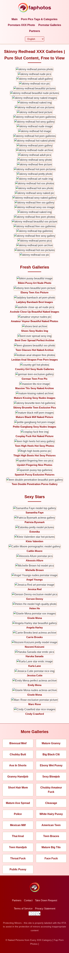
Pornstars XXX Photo (21, 25)
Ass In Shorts (17, 765)
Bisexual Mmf (17, 743)
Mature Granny (51, 743)
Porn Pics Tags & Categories (39, 19)
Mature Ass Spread (18, 803)
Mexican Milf (18, 825)
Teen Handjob (18, 847)
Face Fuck (51, 858)
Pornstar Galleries (49, 25)
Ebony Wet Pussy (51, 765)
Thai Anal (18, 836)
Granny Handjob (17, 776)
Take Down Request (46, 900)
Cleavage (51, 803)
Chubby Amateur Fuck (51, 789)
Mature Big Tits (51, 847)
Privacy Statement (45, 908)
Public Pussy (18, 869)
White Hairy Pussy (51, 814)
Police (18, 814)
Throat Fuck (18, 858)
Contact (28, 900)
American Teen (51, 825)
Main (15, 19)
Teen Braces (51, 836)
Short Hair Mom (18, 787)
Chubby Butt (18, 754)
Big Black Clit (51, 754)
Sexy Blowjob (51, 776)
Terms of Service (23, 908)
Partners (34, 31)
